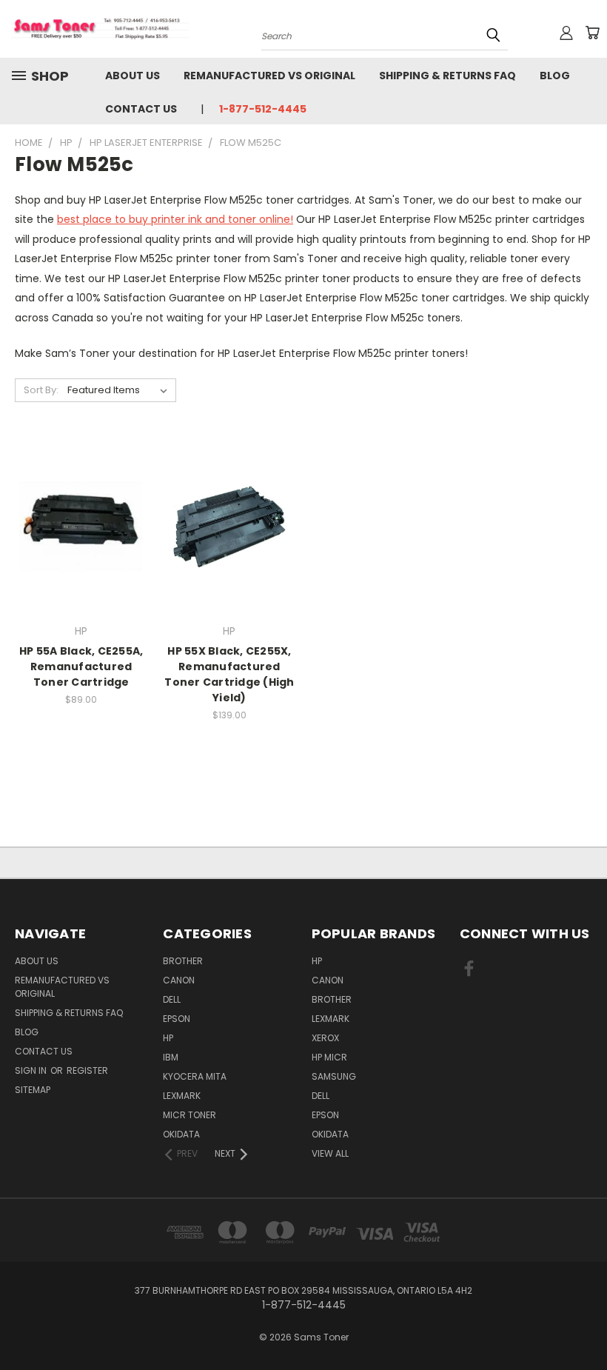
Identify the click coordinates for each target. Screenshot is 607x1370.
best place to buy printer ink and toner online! (175, 219)
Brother (183, 961)
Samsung (334, 1076)
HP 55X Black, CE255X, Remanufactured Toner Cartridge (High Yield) (229, 674)
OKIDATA (181, 1134)
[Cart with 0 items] (592, 32)
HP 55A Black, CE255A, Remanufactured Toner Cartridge (81, 666)
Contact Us (141, 108)
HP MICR (329, 1057)
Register (87, 1070)
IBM (170, 1057)
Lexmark (182, 1095)
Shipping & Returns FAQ (447, 75)
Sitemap (32, 1089)
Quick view (81, 510)
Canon (179, 980)
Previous (584, 1324)
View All (330, 1153)
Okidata (330, 1134)
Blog (555, 75)
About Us (132, 75)
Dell (172, 999)
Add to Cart (81, 537)
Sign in (32, 1070)
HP (168, 1038)
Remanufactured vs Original (269, 75)
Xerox (325, 1038)
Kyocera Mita (195, 1076)
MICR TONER (189, 1115)
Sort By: (41, 390)
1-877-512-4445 (262, 108)
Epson (176, 1018)
